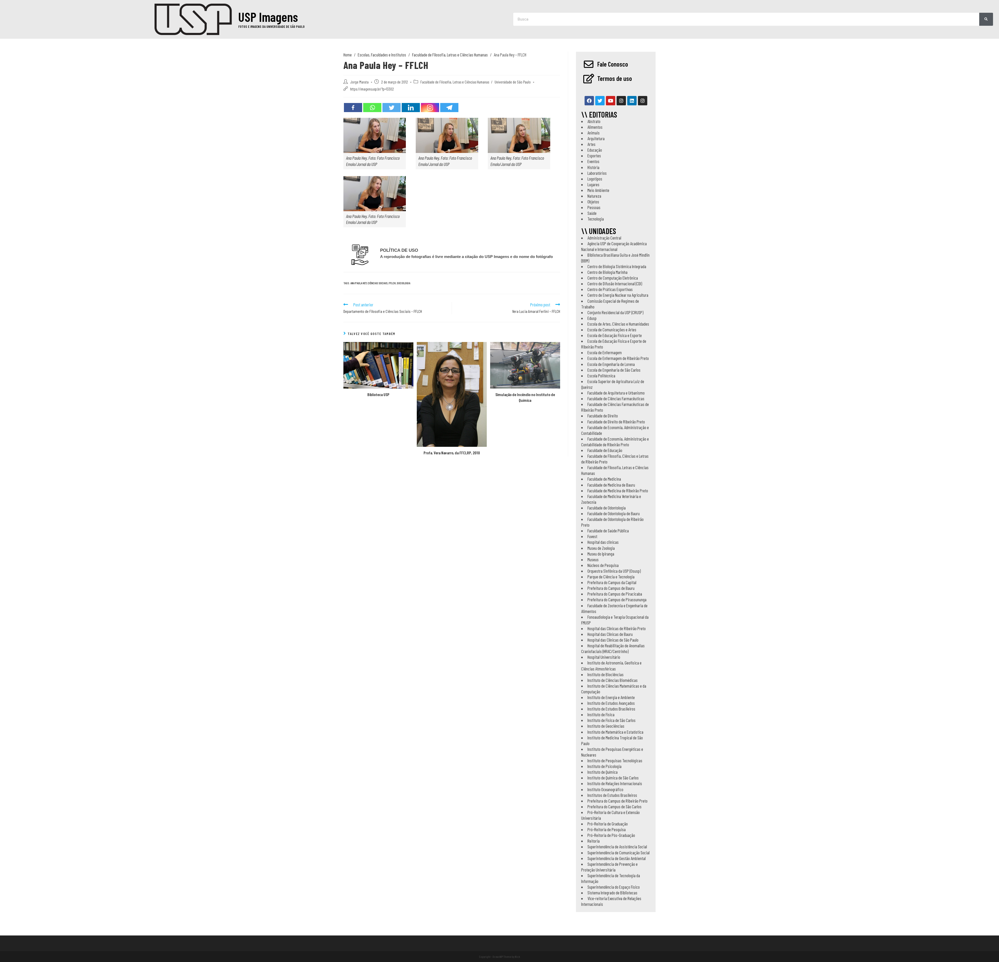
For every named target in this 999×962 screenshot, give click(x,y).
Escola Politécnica (601, 375)
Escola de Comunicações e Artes (611, 329)
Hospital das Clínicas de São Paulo (612, 639)
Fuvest (592, 536)
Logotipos (594, 178)
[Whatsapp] (372, 107)
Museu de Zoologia (601, 548)
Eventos (593, 161)
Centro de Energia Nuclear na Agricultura (617, 295)
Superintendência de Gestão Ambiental (616, 858)
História (593, 167)
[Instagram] (430, 107)
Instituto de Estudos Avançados (611, 703)
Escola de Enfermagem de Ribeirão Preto (618, 358)
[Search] (986, 19)
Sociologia (403, 283)
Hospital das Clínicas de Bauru (610, 634)
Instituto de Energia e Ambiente (611, 697)
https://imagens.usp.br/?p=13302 (372, 89)
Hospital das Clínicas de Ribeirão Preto (616, 628)
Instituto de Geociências (605, 725)
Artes (591, 144)
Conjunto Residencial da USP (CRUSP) (615, 312)
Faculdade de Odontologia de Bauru (613, 513)
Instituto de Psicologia (604, 766)
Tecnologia (595, 218)
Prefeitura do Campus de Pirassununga (616, 599)
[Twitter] (391, 107)
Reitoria (593, 840)
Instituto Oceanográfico (605, 789)
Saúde (592, 213)
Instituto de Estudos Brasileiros (611, 708)
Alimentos (595, 127)
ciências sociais (378, 283)
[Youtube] (610, 100)
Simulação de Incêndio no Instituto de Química (525, 397)
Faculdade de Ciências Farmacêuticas (615, 398)
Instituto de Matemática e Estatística (615, 731)
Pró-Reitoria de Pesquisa (606, 829)
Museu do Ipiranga (600, 553)
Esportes (594, 155)
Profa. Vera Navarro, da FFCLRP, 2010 (452, 452)
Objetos (593, 201)
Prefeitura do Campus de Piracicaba (614, 593)
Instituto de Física (600, 714)
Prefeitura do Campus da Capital (611, 582)
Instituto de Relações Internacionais (614, 783)
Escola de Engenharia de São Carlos (614, 369)
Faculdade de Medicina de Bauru (611, 484)
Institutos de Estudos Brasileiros (612, 795)
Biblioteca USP (378, 394)
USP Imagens (268, 16)
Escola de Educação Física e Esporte (614, 335)
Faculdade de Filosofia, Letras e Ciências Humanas (454, 82)
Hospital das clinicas (603, 542)
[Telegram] (449, 107)
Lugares (593, 184)
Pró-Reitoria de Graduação (607, 823)
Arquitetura (596, 138)
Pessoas (593, 207)
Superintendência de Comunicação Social (618, 852)
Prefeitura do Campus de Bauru (611, 588)
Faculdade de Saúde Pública (608, 530)
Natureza (594, 195)
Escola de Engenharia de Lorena (611, 364)
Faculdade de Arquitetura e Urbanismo (616, 392)
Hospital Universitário (603, 657)
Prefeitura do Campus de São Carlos (614, 806)
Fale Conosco (612, 64)
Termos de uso (614, 78)
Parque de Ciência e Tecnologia (611, 576)
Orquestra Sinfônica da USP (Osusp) (614, 570)
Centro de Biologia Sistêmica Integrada (616, 266)
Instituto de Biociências (605, 674)
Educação (594, 149)
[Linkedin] (411, 107)
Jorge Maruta (359, 82)
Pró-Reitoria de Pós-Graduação (611, 835)
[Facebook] (353, 107)
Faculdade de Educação (604, 450)
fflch (392, 283)
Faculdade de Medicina (604, 478)
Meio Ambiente (598, 190)
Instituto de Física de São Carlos (611, 720)
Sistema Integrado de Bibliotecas (612, 892)
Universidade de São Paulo (513, 82)
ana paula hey (358, 283)
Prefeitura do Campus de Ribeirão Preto (617, 800)
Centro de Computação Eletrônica (612, 277)
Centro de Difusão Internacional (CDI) (614, 283)
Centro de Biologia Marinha (607, 272)
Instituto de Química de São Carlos (613, 777)
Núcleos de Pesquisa (603, 565)
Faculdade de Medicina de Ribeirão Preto (617, 490)
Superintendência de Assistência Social (617, 846)
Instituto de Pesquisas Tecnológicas (614, 760)
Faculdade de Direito (602, 415)
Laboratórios (597, 173)
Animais (593, 132)
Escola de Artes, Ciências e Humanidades (618, 323)
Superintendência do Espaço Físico (613, 886)
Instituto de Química (602, 771)
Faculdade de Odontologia (606, 507)
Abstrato (593, 121)
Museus (593, 559)
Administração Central (604, 237)
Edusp (592, 318)
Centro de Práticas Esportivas (610, 289)
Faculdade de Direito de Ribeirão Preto (616, 421)
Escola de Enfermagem (604, 352)
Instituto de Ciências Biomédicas (612, 680)
